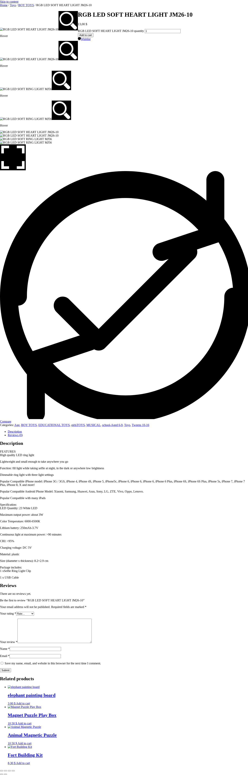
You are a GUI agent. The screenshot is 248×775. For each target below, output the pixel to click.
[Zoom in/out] (1, 770)
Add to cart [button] (23, 703)
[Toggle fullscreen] (5, 770)
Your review (8, 642)
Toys (13, 5)
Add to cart (85, 35)
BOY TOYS (26, 5)
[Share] (9, 770)
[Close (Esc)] (13, 770)
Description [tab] (15, 431)
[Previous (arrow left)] (1, 774)
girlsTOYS (78, 425)
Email (4, 656)
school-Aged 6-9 (112, 425)
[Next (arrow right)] (5, 774)
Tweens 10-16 (140, 425)
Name (5, 648)
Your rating (8, 613)
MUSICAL (93, 425)
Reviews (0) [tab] (15, 435)
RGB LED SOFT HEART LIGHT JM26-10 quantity (111, 31)
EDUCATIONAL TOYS (54, 425)
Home (4, 5)
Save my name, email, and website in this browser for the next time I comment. (53, 663)
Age (17, 425)
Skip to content (9, 1)
